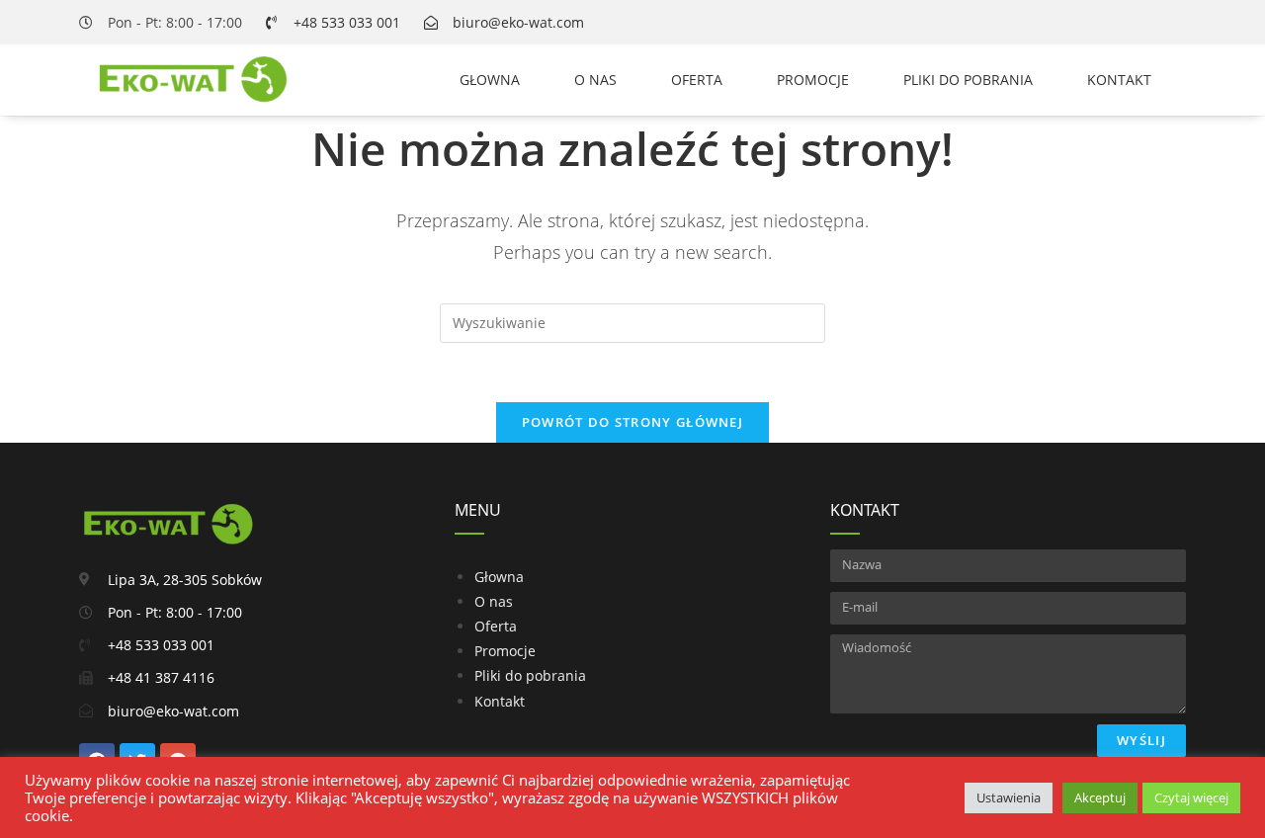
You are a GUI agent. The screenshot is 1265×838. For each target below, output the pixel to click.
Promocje (813, 79)
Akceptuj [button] (1100, 797)
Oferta (696, 79)
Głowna (490, 79)
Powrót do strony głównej (632, 422)
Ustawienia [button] (1008, 797)
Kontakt (1119, 79)
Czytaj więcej (1191, 797)
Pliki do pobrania (968, 79)
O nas (595, 79)
